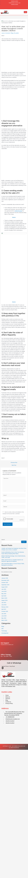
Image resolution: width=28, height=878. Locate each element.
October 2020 (5, 611)
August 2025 (4, 587)
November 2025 (5, 580)
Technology (4, 630)
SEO (2, 628)
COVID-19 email (18, 210)
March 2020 (4, 620)
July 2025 (4, 589)
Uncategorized (5, 633)
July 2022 (4, 602)
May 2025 (4, 593)
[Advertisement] (14, 57)
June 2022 (4, 604)
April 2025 (4, 595)
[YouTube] (15, 7)
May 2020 (4, 618)
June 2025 (4, 591)
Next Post (14, 465)
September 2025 (5, 584)
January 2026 (5, 578)
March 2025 (4, 598)
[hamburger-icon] (25, 12)
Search (3, 539)
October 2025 (5, 582)
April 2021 (4, 609)
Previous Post (14, 462)
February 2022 (5, 607)
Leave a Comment (6, 33)
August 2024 (4, 600)
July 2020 (4, 613)
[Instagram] (14, 7)
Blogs (12, 33)
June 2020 (4, 615)
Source (14, 217)
